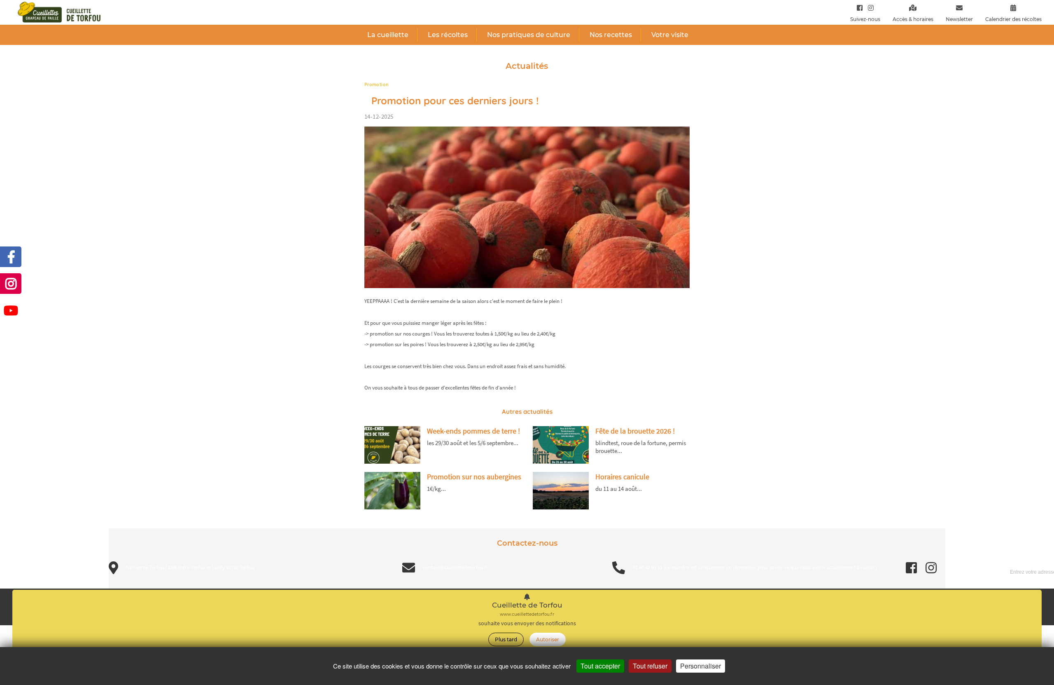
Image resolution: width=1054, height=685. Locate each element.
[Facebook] (860, 7)
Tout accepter (600, 666)
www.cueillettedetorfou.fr (527, 614)
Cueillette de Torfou (527, 605)
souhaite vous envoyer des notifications (527, 623)
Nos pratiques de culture (528, 35)
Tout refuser (650, 666)
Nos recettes (611, 35)
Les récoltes (448, 35)
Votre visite (669, 35)
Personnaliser (700, 666)
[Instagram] (869, 7)
